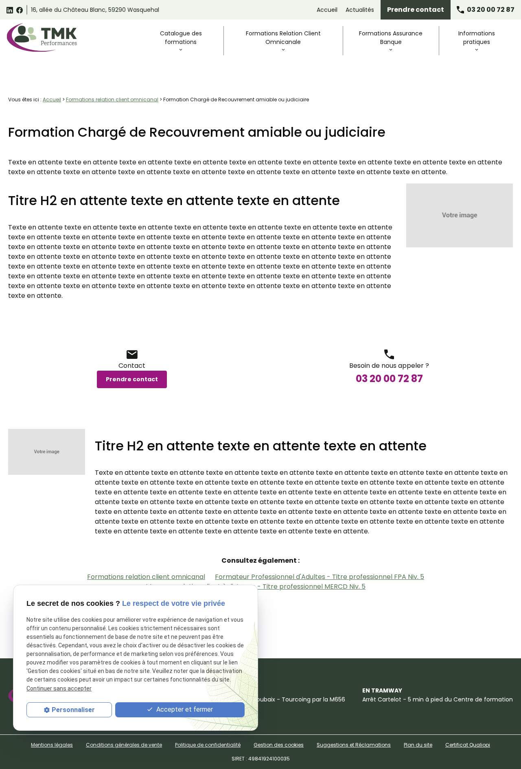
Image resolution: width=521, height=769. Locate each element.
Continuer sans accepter (59, 688)
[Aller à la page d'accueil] (42, 37)
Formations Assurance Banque (390, 37)
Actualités (360, 10)
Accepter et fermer (184, 709)
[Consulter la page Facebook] (19, 10)
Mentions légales (52, 744)
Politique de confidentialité (208, 744)
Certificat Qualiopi (467, 744)
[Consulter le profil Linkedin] (10, 10)
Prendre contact (415, 9)
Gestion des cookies (279, 744)
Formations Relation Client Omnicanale (283, 37)
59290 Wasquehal (95, 10)
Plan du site (418, 744)
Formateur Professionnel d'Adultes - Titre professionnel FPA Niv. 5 (319, 576)
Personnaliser (73, 710)
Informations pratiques (476, 37)
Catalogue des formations (181, 37)
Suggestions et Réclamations (354, 744)
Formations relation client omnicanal (112, 99)
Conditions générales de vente (124, 744)
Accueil (327, 10)
